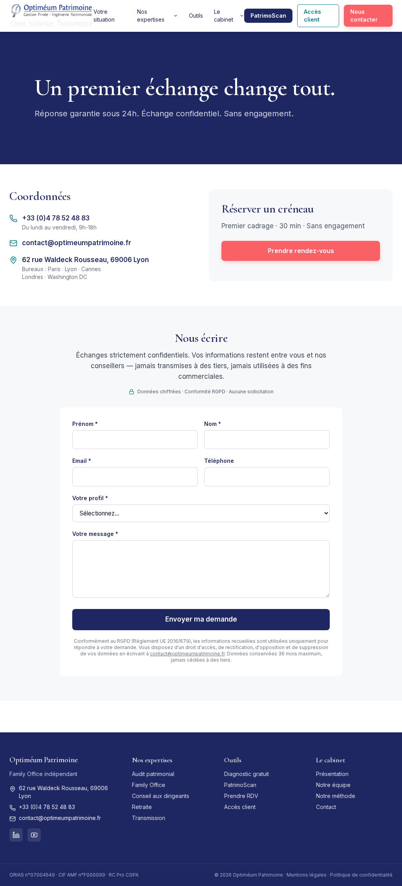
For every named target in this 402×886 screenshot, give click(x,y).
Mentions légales (307, 875)
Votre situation (104, 15)
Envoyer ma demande (201, 619)
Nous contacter (364, 15)
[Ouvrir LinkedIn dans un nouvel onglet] (16, 835)
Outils (196, 15)
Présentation (332, 773)
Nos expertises (150, 15)
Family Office (148, 784)
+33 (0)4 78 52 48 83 (56, 218)
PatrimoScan (268, 15)
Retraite (142, 806)
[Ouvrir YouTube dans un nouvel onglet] (34, 835)
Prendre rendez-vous (301, 251)
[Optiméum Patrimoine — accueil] (51, 15)
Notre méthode (335, 795)
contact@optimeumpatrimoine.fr (76, 243)
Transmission (148, 817)
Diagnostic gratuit (246, 773)
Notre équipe (333, 784)
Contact (326, 806)
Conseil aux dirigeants (160, 795)
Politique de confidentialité (361, 875)
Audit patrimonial (153, 773)
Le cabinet (223, 15)
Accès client (312, 15)
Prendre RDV (241, 795)
